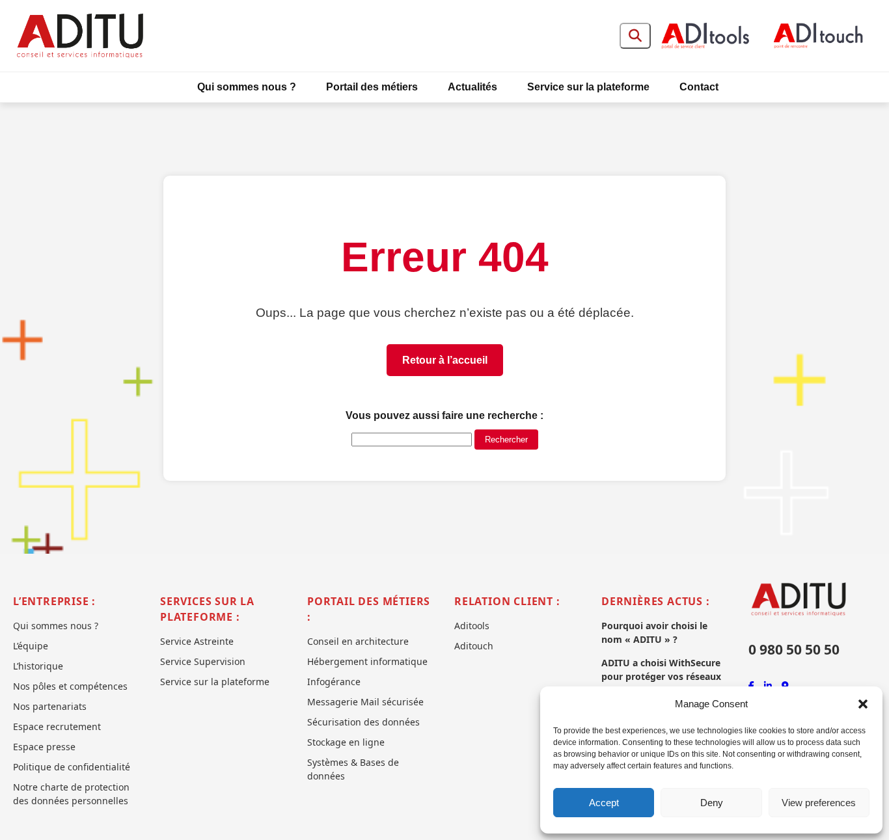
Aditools (471, 625)
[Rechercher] (635, 36)
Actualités (472, 86)
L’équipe (30, 646)
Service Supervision (202, 661)
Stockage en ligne (346, 742)
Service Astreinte (197, 641)
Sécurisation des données (363, 722)
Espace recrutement (57, 726)
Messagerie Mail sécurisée (365, 702)
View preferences (819, 802)
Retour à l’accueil (444, 360)
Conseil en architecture (358, 641)
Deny (711, 802)
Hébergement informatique (367, 661)
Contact (698, 86)
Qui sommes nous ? (246, 86)
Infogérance (334, 681)
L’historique (38, 666)
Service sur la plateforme (588, 86)
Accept (604, 802)
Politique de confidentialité (71, 767)
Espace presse (44, 746)
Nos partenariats (50, 706)
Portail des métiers (372, 86)
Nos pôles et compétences (70, 686)
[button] (862, 704)
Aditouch (473, 646)
